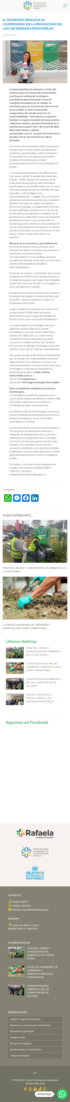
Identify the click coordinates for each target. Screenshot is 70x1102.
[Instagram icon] (30, 1088)
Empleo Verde (17, 1037)
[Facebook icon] (25, 1088)
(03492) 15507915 (21, 905)
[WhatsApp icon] (45, 1088)
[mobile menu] (65, 5)
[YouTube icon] (35, 1088)
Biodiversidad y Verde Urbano (26, 1049)
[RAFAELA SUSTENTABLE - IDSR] (35, 5)
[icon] (40, 1088)
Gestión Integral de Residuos (25, 1019)
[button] (62, 1094)
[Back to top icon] (35, 1073)
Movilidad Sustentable (22, 1031)
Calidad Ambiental (19, 1055)
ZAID (42, 1083)
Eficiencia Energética (21, 1043)
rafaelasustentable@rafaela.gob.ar (30, 909)
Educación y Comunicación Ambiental (30, 1025)
